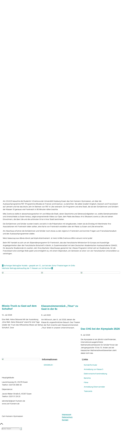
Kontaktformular (90, 365)
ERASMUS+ (48, 365)
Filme (86, 382)
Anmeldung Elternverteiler (94, 387)
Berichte (87, 378)
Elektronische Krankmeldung (95, 374)
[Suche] (21, 428)
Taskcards (88, 391)
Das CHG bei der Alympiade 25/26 (100, 328)
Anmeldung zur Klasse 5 (93, 369)
